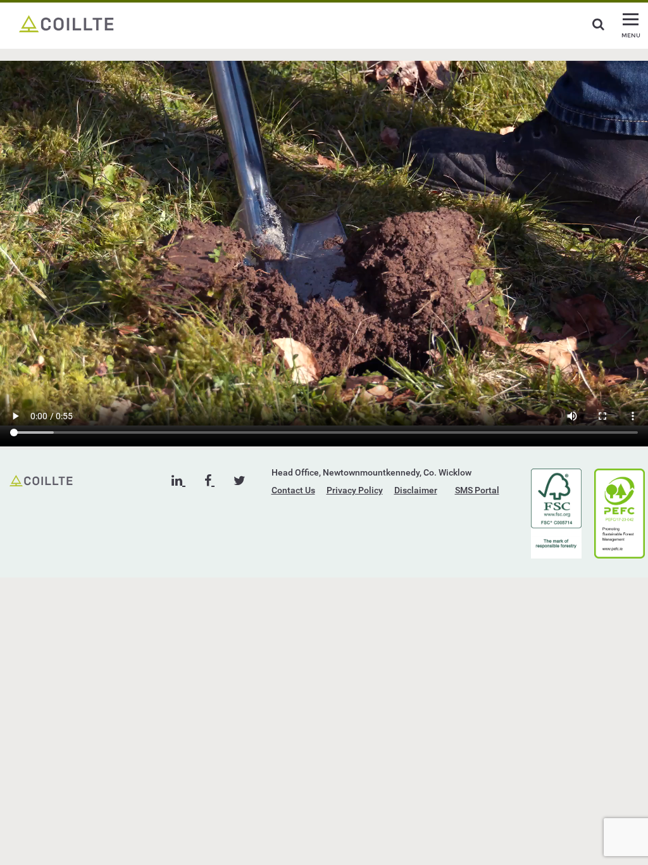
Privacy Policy (355, 490)
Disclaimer (415, 490)
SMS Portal (477, 490)
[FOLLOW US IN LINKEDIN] (178, 480)
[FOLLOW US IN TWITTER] (240, 480)
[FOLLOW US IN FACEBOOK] (209, 480)
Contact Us (293, 490)
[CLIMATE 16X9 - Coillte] (66, 23)
